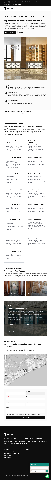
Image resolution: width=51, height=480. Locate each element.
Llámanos (21, 32)
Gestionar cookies (17, 4)
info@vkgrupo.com (8, 457)
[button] (25, 369)
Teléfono (28, 396)
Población (28, 402)
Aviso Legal (28, 451)
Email (7, 396)
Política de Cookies (30, 454)
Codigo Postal (9, 402)
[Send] (47, 471)
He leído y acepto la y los (23, 414)
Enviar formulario (25, 417)
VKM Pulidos (10, 8)
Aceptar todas (7, 4)
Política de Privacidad (20, 414)
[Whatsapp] (47, 476)
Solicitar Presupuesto (9, 32)
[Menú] (46, 8)
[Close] (47, 464)
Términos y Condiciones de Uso (33, 414)
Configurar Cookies (30, 460)
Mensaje (8, 407)
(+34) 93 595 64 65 (8, 455)
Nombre (8, 391)
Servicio (28, 391)
